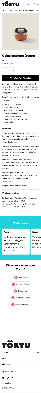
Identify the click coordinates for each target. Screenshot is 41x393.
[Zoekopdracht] (29, 3)
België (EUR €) (11, 371)
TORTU (11, 388)
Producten (13, 10)
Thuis (4, 10)
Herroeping (6, 383)
